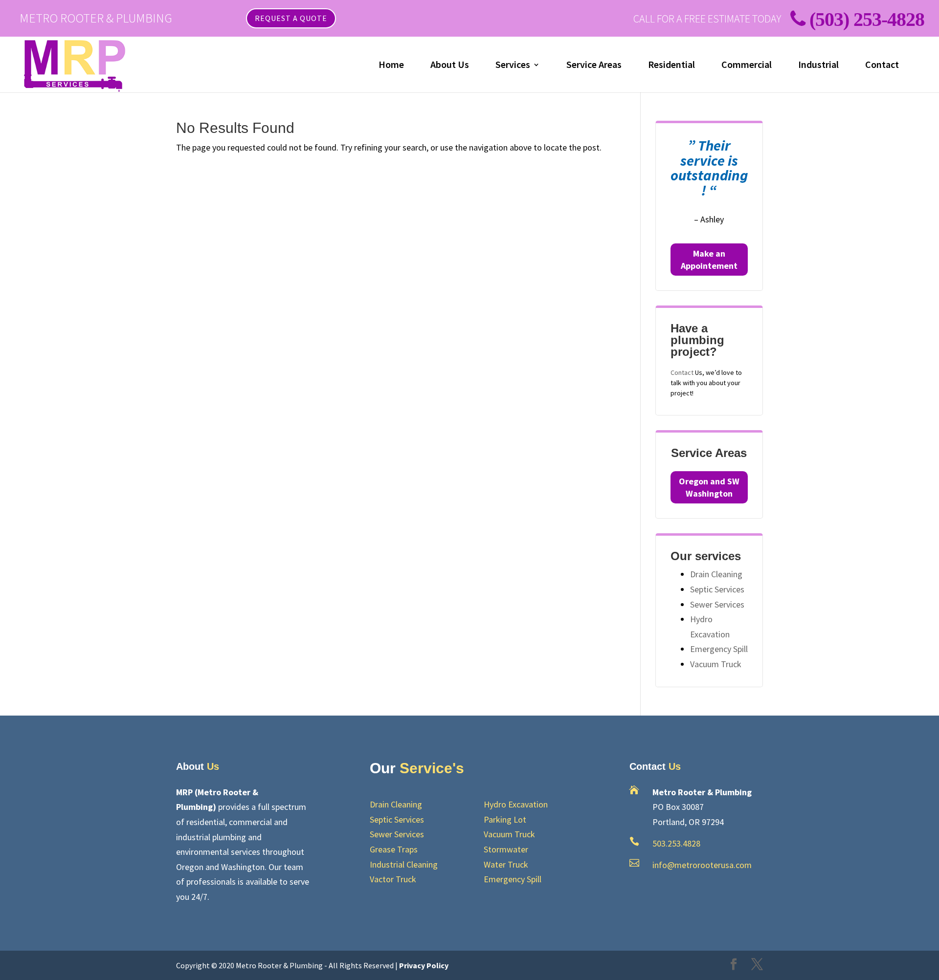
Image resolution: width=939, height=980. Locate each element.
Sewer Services (717, 604)
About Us (449, 65)
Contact (882, 65)
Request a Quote (291, 18)
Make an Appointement (709, 259)
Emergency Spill (719, 648)
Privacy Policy (423, 965)
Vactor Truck (393, 879)
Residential (671, 65)
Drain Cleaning (716, 574)
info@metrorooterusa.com (702, 865)
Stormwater (506, 849)
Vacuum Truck (715, 664)
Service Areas (594, 65)
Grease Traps (394, 849)
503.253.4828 (676, 843)
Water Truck (506, 864)
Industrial (818, 65)
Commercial (746, 65)
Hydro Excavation (516, 804)
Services (512, 65)
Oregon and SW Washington (709, 487)
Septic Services (717, 589)
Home (391, 65)
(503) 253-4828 (866, 19)
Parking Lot (505, 819)
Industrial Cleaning (404, 864)
